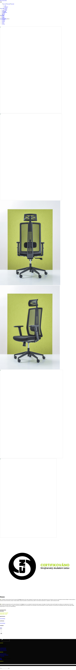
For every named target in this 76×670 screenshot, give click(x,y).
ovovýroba (2, 656)
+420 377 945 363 (3, 649)
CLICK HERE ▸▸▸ (2, 618)
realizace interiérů (3, 653)
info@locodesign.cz (3, 650)
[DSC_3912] (30, 369)
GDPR (1, 659)
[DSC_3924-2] (31, 457)
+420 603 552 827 (3, 648)
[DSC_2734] (28, 537)
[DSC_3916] (30, 284)
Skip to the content (3, 0)
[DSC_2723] (31, 112)
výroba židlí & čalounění (4, 654)
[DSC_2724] (31, 199)
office (1, 627)
